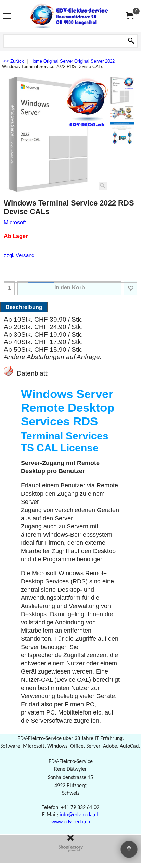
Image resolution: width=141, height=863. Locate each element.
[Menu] (7, 16)
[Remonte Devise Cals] (122, 133)
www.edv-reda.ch (70, 822)
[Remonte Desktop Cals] (122, 113)
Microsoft (15, 222)
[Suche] (131, 41)
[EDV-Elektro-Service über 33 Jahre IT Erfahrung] (69, 16)
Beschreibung (23, 307)
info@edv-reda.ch (79, 815)
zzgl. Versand (19, 255)
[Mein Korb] (129, 16)
